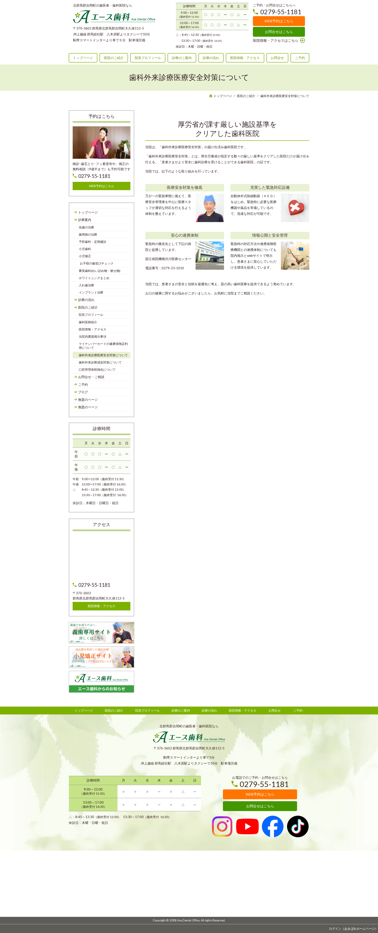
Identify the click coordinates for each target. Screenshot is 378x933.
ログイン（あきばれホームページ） (353, 928)
